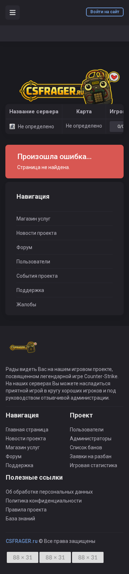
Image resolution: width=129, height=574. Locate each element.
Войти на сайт (104, 11)
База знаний (20, 518)
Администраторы (90, 438)
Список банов (86, 447)
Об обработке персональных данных (49, 492)
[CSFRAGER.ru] (64, 91)
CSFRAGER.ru (22, 541)
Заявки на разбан (90, 456)
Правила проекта (26, 510)
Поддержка (30, 290)
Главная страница (27, 429)
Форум (24, 247)
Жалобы (26, 304)
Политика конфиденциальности (44, 501)
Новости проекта (36, 233)
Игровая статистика (93, 465)
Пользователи (33, 261)
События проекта (37, 276)
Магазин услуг (33, 219)
